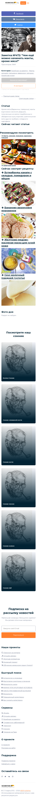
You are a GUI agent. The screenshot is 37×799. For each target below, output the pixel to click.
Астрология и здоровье (12, 678)
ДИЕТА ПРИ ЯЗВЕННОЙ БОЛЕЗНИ (17, 691)
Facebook (19, 14)
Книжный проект (10, 662)
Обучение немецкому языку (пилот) (18, 665)
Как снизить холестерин (13, 700)
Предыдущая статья (11, 96)
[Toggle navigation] (28, 3)
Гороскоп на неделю (11, 653)
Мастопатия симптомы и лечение (16, 681)
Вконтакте (19, 19)
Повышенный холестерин (13, 697)
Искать (6, 713)
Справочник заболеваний (13, 722)
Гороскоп (7, 726)
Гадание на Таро (10, 732)
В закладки (18, 86)
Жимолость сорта (10, 684)
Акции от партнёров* (18, 80)
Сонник (6, 729)
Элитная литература (11, 659)
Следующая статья (26, 98)
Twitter (20, 25)
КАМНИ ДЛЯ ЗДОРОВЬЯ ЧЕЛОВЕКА (17, 688)
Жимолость (7, 694)
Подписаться (18, 635)
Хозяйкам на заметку (11, 719)
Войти (23, 3)
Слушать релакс (9, 656)
